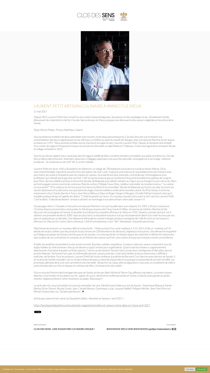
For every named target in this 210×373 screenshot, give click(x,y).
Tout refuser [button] (190, 369)
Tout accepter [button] (201, 369)
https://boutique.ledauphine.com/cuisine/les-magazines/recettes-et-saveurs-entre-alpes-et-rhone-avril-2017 (92, 305)
